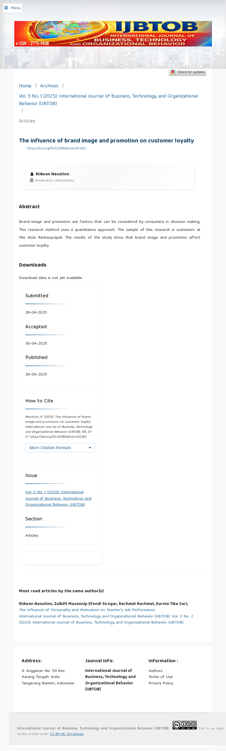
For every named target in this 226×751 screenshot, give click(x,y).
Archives (49, 86)
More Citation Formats (50, 447)
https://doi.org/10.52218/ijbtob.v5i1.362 (56, 148)
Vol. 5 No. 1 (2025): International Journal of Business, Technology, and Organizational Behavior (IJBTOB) (108, 100)
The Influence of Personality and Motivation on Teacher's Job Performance (87, 610)
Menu (16, 8)
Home (25, 86)
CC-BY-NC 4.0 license (67, 734)
